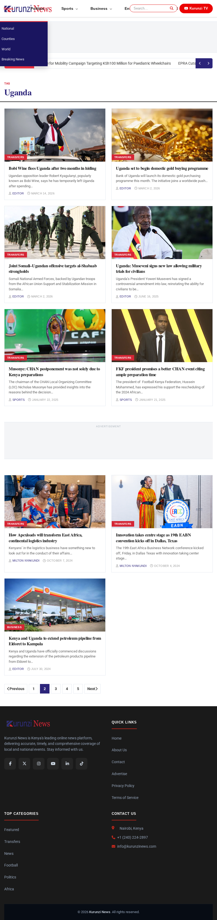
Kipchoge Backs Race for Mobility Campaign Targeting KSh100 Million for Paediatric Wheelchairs (89, 63)
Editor (18, 193)
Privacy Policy (123, 786)
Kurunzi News (99, 912)
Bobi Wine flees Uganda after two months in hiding (52, 168)
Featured (11, 830)
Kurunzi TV (198, 8)
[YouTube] (53, 764)
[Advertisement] (121, 37)
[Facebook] (10, 764)
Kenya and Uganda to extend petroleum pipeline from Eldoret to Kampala (55, 641)
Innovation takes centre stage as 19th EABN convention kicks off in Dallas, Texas (153, 538)
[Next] (208, 63)
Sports (18, 399)
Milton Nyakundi (25, 560)
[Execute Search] (170, 8)
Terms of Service (125, 797)
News (8, 853)
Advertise (119, 774)
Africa (9, 889)
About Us (119, 750)
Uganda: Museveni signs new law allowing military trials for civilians (159, 268)
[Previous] (200, 63)
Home (116, 738)
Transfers (12, 841)
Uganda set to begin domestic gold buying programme (162, 168)
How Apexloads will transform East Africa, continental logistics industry (45, 538)
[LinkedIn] (67, 764)
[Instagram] (38, 764)
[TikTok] (81, 764)
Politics (10, 877)
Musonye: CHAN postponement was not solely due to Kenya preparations (54, 371)
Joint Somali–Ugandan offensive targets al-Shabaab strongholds (53, 268)
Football (11, 865)
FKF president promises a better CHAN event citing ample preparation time (160, 371)
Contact (118, 762)
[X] (24, 764)
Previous (17, 689)
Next (91, 689)
